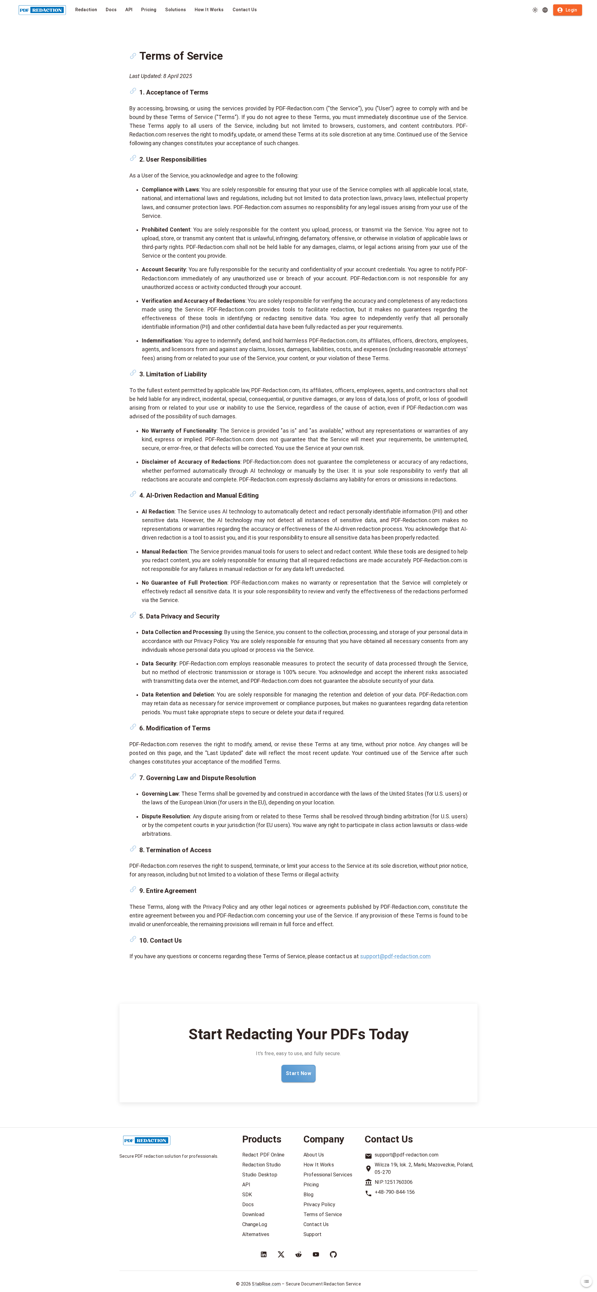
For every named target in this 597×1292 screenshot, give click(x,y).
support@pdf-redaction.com (395, 956)
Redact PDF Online (263, 1155)
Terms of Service (322, 1214)
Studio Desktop (259, 1175)
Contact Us (245, 9)
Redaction (86, 9)
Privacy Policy (319, 1204)
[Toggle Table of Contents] (586, 1281)
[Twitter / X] (281, 1254)
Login (571, 9)
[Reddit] (298, 1254)
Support (312, 1234)
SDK (247, 1195)
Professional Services (327, 1175)
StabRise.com (266, 1283)
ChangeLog (254, 1224)
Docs (111, 9)
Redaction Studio (261, 1165)
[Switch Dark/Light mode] (535, 10)
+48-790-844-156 (395, 1192)
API (128, 9)
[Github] (333, 1254)
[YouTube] (316, 1254)
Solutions (175, 9)
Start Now (298, 1073)
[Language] (545, 10)
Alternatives (256, 1234)
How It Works (209, 9)
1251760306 (398, 1182)
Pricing (148, 9)
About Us (313, 1155)
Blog (308, 1195)
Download (253, 1214)
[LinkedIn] (263, 1254)
